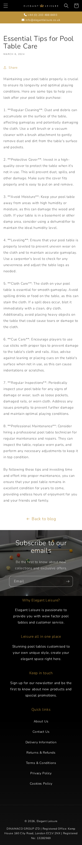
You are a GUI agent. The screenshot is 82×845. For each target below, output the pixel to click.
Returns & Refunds (40, 752)
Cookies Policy (41, 783)
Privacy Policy (40, 773)
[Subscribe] (68, 581)
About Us (41, 721)
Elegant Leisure (47, 821)
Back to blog (44, 519)
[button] (6, 6)
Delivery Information (41, 742)
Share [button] (13, 67)
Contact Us (41, 732)
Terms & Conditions (41, 763)
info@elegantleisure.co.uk (42, 20)
